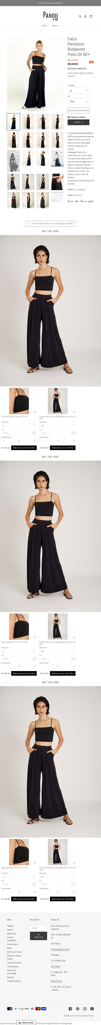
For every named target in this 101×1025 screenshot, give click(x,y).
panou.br (73, 1016)
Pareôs (10, 929)
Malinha (10, 925)
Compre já (78, 122)
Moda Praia (11, 933)
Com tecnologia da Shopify (85, 1016)
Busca (9, 948)
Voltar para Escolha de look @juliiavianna (52, 223)
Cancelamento (12, 966)
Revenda (10, 977)
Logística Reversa (14, 962)
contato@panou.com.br (60, 949)
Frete (82, 73)
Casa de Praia (56, 981)
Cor (69, 96)
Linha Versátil (12, 944)
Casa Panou (55, 966)
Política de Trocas (14, 952)
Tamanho (71, 85)
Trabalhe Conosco (14, 981)
